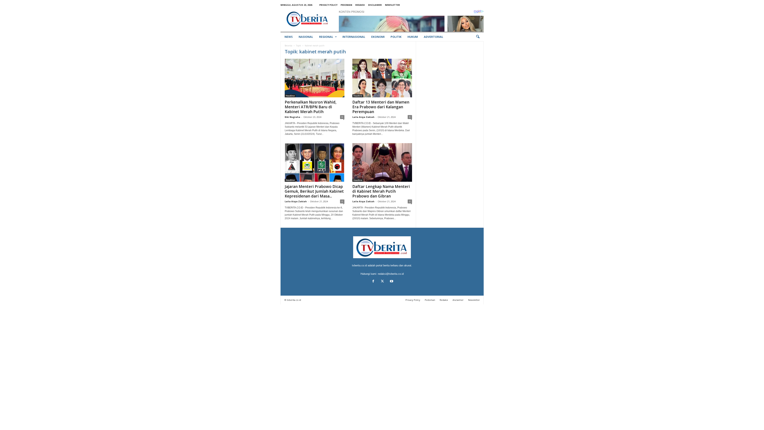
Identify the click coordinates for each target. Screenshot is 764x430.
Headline (290, 95)
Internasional (353, 37)
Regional (326, 37)
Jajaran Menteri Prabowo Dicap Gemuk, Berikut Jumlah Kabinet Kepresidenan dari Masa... (314, 191)
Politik (396, 37)
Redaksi (360, 4)
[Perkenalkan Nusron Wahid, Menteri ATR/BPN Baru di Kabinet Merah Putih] (314, 78)
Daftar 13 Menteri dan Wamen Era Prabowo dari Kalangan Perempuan (380, 107)
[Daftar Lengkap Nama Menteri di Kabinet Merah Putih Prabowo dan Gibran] (382, 162)
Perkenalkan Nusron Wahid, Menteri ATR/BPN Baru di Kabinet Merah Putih (310, 107)
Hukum (412, 37)
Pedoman (346, 4)
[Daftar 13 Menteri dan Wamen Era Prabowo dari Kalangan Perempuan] (382, 78)
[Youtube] (391, 281)
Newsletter (392, 4)
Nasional (306, 37)
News (289, 37)
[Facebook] (373, 281)
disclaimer (375, 4)
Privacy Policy (328, 4)
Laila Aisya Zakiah (363, 116)
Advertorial (433, 37)
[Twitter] (382, 281)
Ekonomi (378, 37)
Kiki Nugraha (292, 116)
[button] (477, 36)
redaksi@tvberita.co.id (391, 273)
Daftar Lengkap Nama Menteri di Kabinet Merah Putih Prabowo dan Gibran (381, 191)
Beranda (288, 45)
